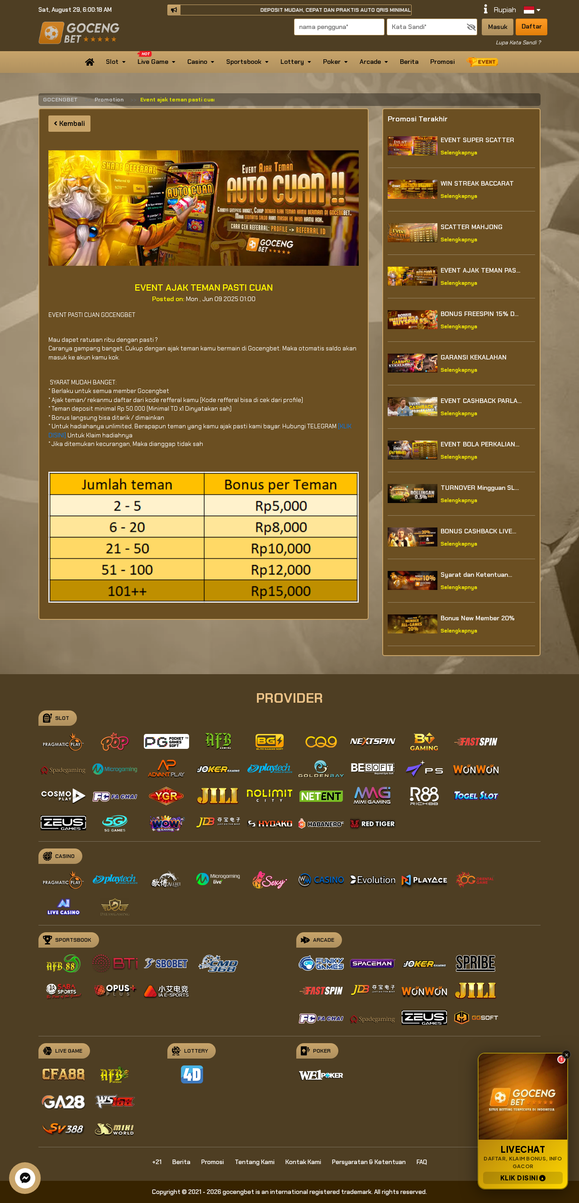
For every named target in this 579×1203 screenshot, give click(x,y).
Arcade (370, 62)
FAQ (422, 1162)
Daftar (532, 26)
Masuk (498, 27)
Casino (197, 62)
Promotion (109, 99)
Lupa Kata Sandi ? (518, 42)
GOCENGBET (60, 99)
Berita (409, 62)
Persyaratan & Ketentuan (369, 1162)
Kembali (71, 123)
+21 (156, 1162)
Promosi (442, 62)
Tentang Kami (255, 1162)
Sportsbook (243, 62)
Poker (332, 62)
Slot (112, 62)
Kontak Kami (303, 1162)
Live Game (153, 62)
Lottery (292, 62)
